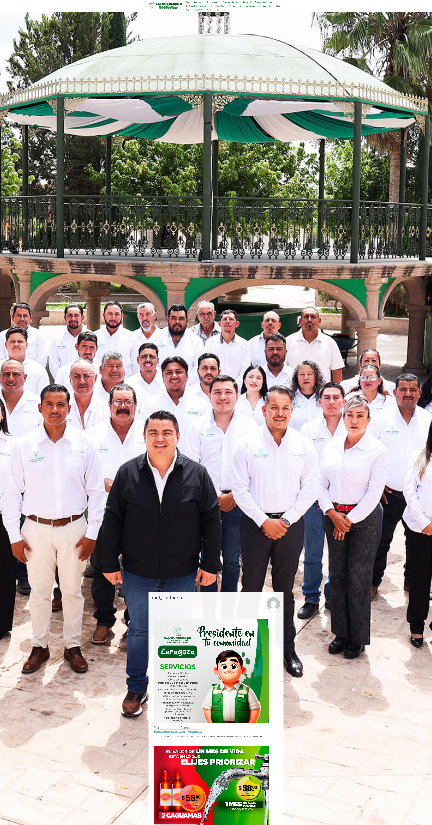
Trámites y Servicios (231, 2)
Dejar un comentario (162, 732)
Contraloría (247, 2)
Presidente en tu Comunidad (176, 728)
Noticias (174, 732)
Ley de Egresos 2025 (271, 6)
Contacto (232, 6)
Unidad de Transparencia (250, 6)
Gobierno (197, 2)
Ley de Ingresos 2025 (194, 10)
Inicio (188, 2)
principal (182, 732)
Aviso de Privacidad (214, 10)
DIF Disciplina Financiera (196, 6)
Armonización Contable (264, 2)
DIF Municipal (212, 2)
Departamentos (217, 6)
